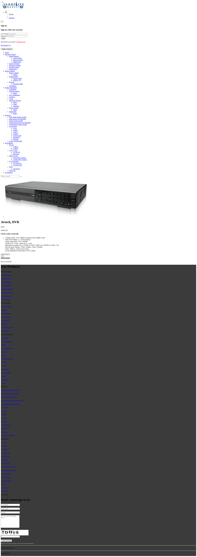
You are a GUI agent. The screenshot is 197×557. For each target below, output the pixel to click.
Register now (21, 42)
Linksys (15, 134)
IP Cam (11, 145)
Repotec (15, 139)
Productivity (13, 69)
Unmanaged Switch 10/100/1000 (19, 123)
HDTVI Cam (13, 156)
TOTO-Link (17, 136)
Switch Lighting (14, 91)
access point (13, 126)
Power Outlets (13, 108)
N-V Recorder (13, 161)
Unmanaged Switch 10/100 (18, 124)
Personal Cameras (15, 65)
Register (11, 18)
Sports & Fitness (14, 64)
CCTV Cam (13, 150)
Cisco (15, 128)
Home (7, 52)
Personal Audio (14, 67)
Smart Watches (14, 56)
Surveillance (9, 143)
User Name (4, 34)
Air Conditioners (14, 95)
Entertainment (13, 76)
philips (15, 75)
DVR (11, 167)
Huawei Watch (18, 60)
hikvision (16, 154)
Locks (11, 99)
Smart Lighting (14, 73)
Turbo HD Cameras (19, 158)
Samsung (16, 106)
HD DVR (12, 171)
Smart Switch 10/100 (16, 121)
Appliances (12, 86)
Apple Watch (17, 58)
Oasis (15, 104)
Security (11, 82)
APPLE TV (17, 80)
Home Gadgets (10, 71)
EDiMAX (16, 137)
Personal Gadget (10, 54)
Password (4, 36)
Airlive (15, 132)
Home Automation (11, 88)
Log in (11, 14)
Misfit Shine (17, 62)
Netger (15, 130)
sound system (17, 78)
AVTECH (16, 152)
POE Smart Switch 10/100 (17, 117)
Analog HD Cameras (20, 159)
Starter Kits (12, 112)
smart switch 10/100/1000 (17, 119)
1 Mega (15, 147)
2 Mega (15, 148)
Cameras (12, 97)
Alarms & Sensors (15, 100)
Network (8, 115)
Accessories (9, 172)
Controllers (12, 89)
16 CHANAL (17, 165)
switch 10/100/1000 (15, 141)
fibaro (15, 93)
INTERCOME (18, 84)
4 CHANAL (17, 163)
